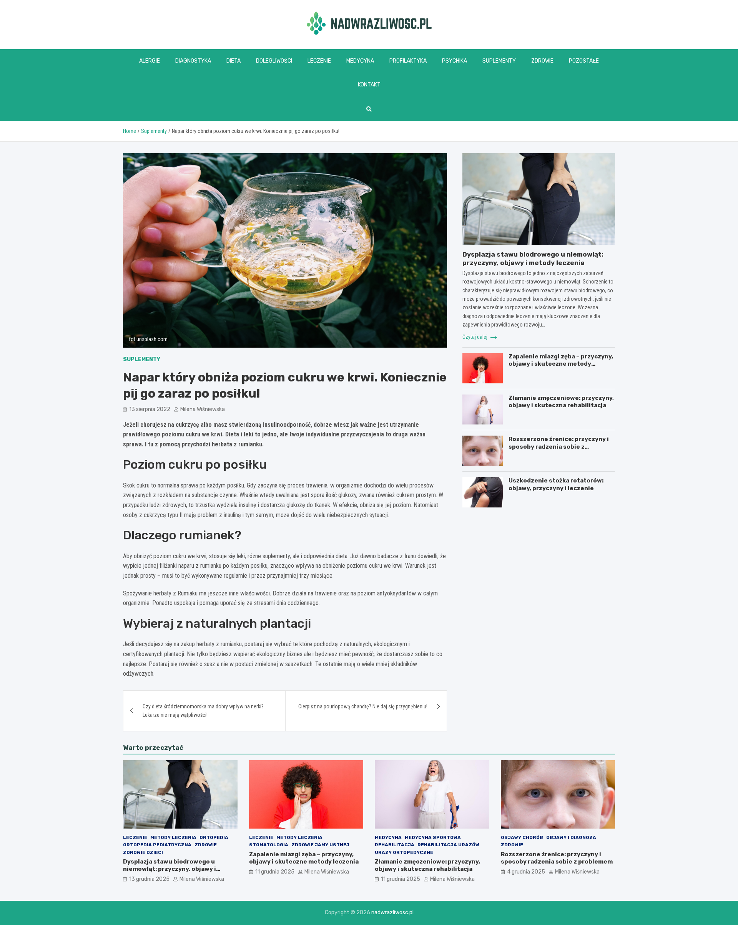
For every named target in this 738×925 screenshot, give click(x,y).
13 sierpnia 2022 (149, 409)
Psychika (454, 61)
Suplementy (499, 61)
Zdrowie (542, 61)
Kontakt (369, 84)
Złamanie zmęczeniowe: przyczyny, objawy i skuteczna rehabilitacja (561, 402)
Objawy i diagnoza (571, 837)
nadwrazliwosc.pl (392, 912)
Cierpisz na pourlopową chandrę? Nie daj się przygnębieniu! (362, 706)
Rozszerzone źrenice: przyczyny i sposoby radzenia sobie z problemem (559, 447)
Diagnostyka (193, 61)
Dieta (233, 61)
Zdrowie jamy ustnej (320, 844)
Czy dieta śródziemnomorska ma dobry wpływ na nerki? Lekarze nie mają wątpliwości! (203, 710)
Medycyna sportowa (433, 837)
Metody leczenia (173, 837)
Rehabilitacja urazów (448, 844)
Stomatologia (268, 844)
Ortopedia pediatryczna (157, 844)
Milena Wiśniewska (202, 409)
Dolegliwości (274, 61)
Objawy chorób (522, 837)
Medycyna (360, 61)
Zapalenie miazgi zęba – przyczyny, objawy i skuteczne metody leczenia (561, 364)
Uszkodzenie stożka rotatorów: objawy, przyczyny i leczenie (556, 484)
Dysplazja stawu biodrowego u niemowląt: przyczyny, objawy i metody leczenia (169, 869)
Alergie (149, 61)
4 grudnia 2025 (526, 872)
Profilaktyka (408, 61)
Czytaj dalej (475, 337)
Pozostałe (584, 61)
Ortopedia (213, 837)
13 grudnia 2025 (149, 879)
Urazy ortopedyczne (404, 852)
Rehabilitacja (394, 844)
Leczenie (319, 61)
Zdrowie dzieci (143, 852)
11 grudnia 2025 (274, 872)
